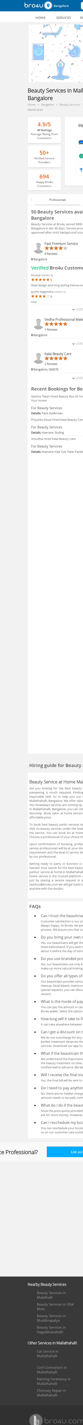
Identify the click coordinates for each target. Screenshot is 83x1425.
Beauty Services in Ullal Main (55, 1306)
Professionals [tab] (57, 200)
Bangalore (61, 6)
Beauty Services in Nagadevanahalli (51, 1329)
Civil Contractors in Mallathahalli (52, 1369)
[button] (61, 5)
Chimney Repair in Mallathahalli (51, 1392)
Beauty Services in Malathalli (51, 1295)
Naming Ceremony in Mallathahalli (54, 1381)
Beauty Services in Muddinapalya (51, 1318)
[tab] (40, 18)
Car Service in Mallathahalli (47, 1353)
